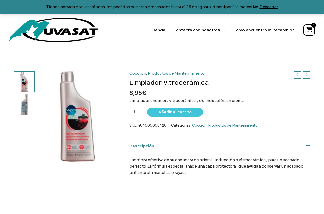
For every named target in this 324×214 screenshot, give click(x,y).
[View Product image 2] (24, 104)
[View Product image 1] (24, 81)
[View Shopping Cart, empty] (309, 30)
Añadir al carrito (175, 112)
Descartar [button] (269, 6)
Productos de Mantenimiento (176, 73)
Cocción (137, 73)
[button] (222, 30)
